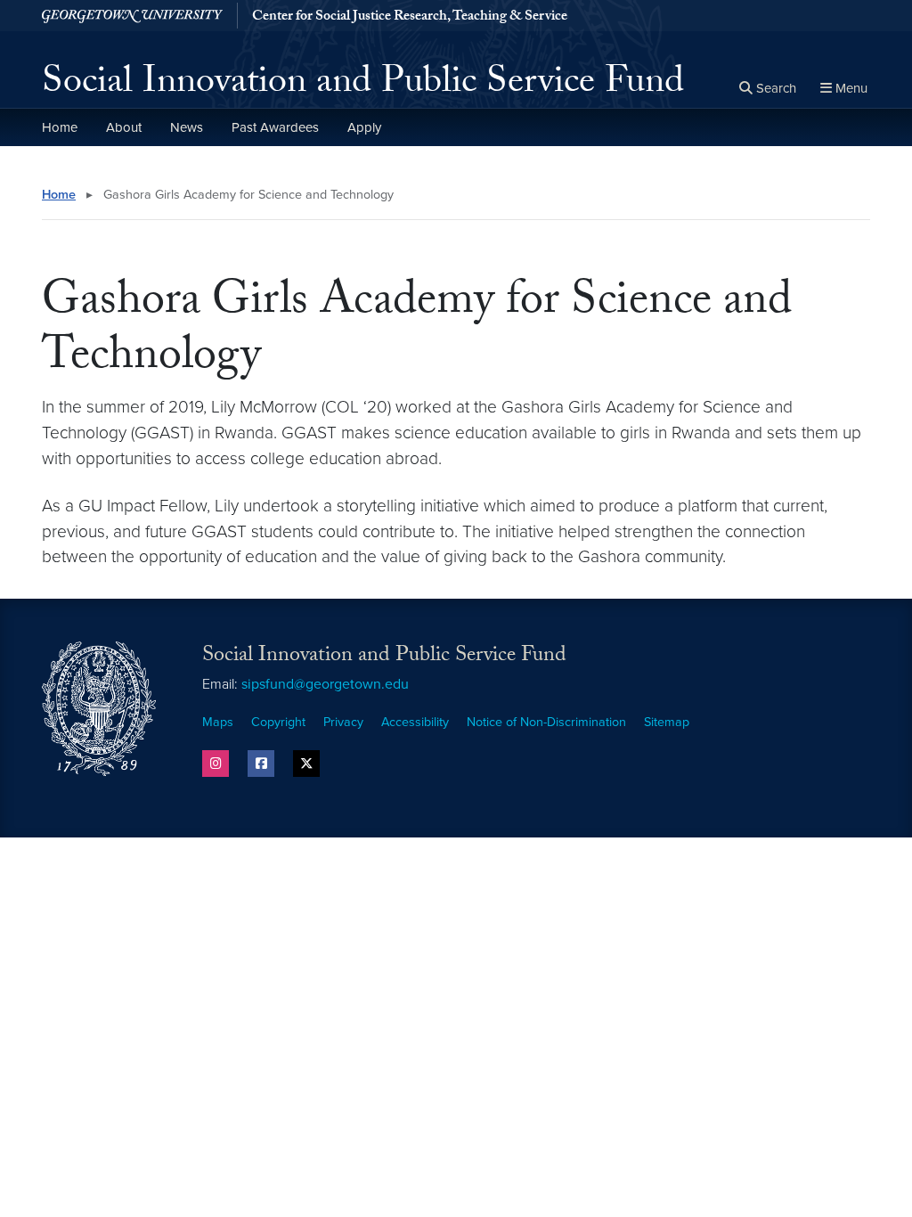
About (124, 127)
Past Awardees (275, 127)
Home (59, 127)
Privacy (343, 722)
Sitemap (666, 722)
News (186, 127)
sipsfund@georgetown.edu (325, 684)
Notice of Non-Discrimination (546, 722)
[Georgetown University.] (132, 16)
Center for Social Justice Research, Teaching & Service (409, 18)
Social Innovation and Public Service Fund (363, 85)
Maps (217, 722)
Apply (364, 127)
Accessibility (415, 722)
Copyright (278, 722)
